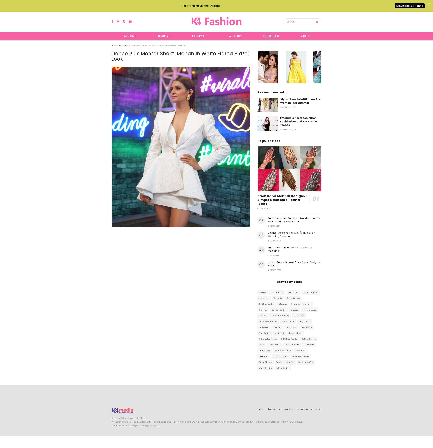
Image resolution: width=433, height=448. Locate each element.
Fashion (128, 36)
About (260, 409)
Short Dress (301, 350)
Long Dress (291, 327)
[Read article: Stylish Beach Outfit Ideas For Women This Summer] (267, 105)
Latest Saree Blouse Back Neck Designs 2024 (294, 264)
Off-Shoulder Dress (268, 339)
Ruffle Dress (264, 350)
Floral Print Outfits (280, 315)
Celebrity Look (293, 298)
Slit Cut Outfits (280, 356)
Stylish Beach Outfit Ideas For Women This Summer (300, 101)
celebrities (264, 298)
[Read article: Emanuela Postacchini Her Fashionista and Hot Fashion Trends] (267, 123)
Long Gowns (306, 327)
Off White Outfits (289, 339)
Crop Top (263, 310)
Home (114, 45)
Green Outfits (287, 321)
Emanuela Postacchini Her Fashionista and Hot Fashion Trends (299, 121)
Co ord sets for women (301, 304)
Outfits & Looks (309, 339)
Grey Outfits (304, 321)
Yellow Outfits (282, 368)
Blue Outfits (293, 292)
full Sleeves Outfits (268, 321)
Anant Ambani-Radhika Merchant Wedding (290, 249)
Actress (262, 292)
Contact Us (316, 409)
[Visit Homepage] (216, 22)
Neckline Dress (295, 333)
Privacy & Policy (285, 409)
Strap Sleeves (265, 362)
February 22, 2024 (289, 129)
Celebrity (278, 298)
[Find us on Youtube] (130, 22)
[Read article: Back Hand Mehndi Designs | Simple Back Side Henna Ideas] (289, 169)
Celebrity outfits (267, 304)
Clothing (283, 304)
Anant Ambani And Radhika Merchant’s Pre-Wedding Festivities (294, 220)
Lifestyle (198, 36)
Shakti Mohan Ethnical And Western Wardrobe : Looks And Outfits (158, 45)
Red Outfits (308, 345)
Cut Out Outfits (279, 310)
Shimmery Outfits (283, 350)
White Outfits (265, 368)
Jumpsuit (277, 327)
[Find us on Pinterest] (124, 22)
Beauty (163, 36)
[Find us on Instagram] (118, 22)
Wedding (235, 36)
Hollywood (264, 327)
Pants (262, 345)
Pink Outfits (274, 345)
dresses (294, 310)
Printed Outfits (292, 345)
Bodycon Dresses (310, 292)
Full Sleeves (299, 315)
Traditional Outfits (285, 362)
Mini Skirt (279, 333)
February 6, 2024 (289, 107)
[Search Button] (317, 21)
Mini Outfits (264, 333)
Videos (305, 36)
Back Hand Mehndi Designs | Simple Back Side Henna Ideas (282, 200)
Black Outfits (276, 292)
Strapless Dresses (300, 356)
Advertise (270, 409)
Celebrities (271, 36)
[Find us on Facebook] (112, 22)
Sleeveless (264, 356)
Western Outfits (305, 362)
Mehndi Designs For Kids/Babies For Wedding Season (291, 234)
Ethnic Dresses (309, 310)
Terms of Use (302, 409)
